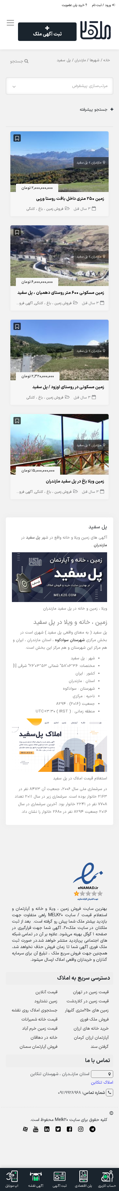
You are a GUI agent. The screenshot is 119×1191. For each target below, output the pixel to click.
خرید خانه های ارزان (91, 1028)
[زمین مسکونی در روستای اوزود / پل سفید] (59, 351)
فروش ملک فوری (94, 1019)
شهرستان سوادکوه (70, 640)
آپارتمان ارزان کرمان (91, 1038)
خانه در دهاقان (44, 1038)
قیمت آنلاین (46, 992)
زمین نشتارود (45, 1001)
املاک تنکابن (102, 1082)
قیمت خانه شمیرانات (39, 1019)
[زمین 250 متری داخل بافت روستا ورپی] (59, 163)
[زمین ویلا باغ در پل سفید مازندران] (59, 445)
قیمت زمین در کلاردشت (88, 1001)
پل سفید (82, 162)
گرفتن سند (100, 1047)
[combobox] (59, 86)
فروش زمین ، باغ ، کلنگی (45, 209)
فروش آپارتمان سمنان (38, 1047)
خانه (106, 60)
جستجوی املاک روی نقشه (34, 1010)
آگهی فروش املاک (19, 303)
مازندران (80, 60)
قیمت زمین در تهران (91, 992)
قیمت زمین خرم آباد (39, 1028)
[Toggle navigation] (9, 23)
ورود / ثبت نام (102, 5)
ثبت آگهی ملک (47, 34)
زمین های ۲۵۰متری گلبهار (87, 1010)
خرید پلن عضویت (73, 5)
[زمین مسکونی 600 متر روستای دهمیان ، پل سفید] (59, 257)
